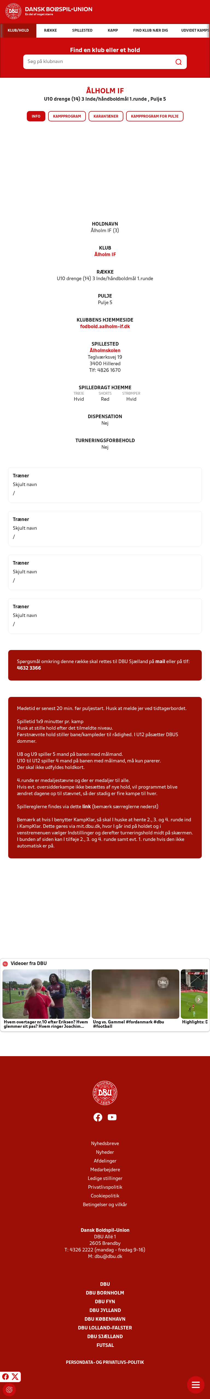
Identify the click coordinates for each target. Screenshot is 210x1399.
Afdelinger (105, 1161)
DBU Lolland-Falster (105, 1328)
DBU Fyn (105, 1302)
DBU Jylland (105, 1310)
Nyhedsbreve (105, 1144)
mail (160, 662)
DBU (105, 1284)
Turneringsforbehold (105, 441)
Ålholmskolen (105, 351)
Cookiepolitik (105, 1196)
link (86, 807)
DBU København (105, 1319)
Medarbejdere (105, 1170)
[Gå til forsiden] (46, 11)
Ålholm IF (105, 255)
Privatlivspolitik (105, 1187)
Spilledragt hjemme (105, 388)
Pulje (105, 296)
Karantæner (106, 116)
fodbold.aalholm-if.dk (105, 327)
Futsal (105, 1345)
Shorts (105, 394)
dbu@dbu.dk (108, 1256)
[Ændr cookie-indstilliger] (9, 1389)
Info (36, 116)
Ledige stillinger (105, 1178)
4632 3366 (29, 668)
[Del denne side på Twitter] (15, 1377)
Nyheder (105, 1152)
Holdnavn (105, 224)
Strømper (131, 394)
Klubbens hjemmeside (105, 320)
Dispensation (105, 417)
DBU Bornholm (105, 1293)
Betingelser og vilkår (105, 1205)
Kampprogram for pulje (155, 116)
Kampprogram (67, 116)
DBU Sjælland (105, 1337)
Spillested (105, 344)
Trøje (79, 394)
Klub (105, 248)
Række (105, 272)
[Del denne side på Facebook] (5, 1377)
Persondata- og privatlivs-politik (105, 1363)
